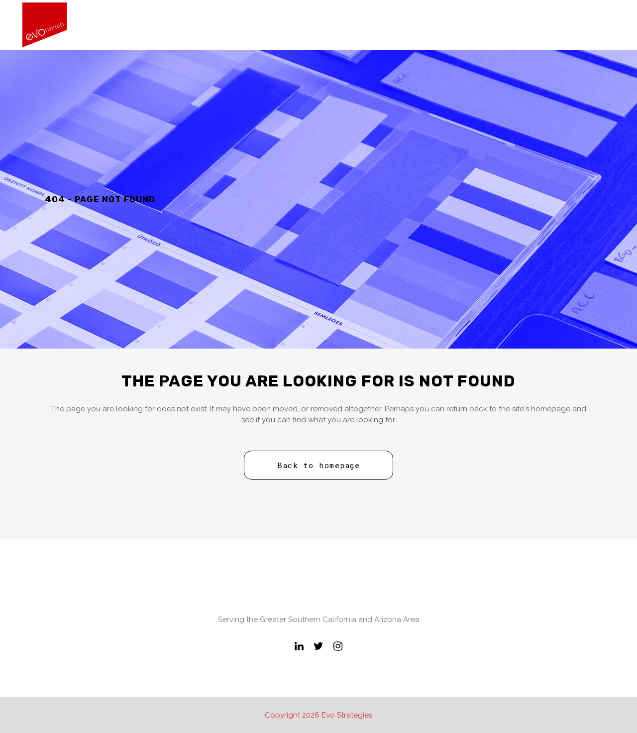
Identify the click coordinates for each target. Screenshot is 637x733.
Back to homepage (318, 465)
